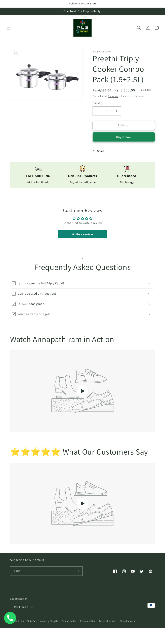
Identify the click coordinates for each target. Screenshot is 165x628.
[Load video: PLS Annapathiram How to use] (82, 391)
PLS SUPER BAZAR (27, 621)
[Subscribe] (77, 571)
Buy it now (123, 137)
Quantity (98, 103)
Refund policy (69, 621)
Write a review (82, 234)
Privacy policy (87, 621)
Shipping (113, 95)
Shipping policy (128, 621)
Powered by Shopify (47, 621)
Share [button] (101, 151)
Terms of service (107, 621)
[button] (8, 27)
